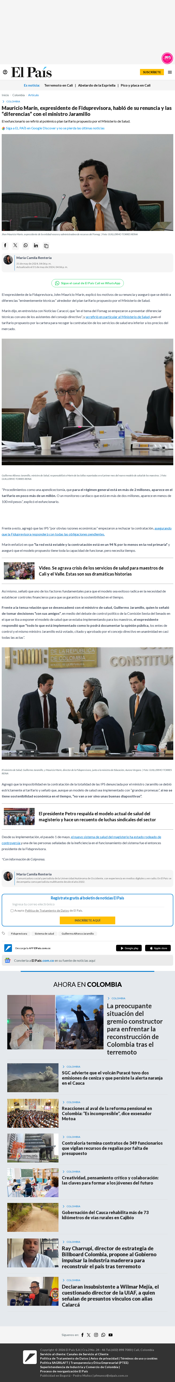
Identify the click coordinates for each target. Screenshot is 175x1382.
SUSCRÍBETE (152, 72)
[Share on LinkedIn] (35, 246)
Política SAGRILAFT (54, 1362)
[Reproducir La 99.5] (167, 58)
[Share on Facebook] (5, 246)
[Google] (129, 948)
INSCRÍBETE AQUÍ (87, 920)
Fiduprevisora (19, 933)
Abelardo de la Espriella (96, 85)
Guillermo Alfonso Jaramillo (78, 933)
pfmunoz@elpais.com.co (111, 1375)
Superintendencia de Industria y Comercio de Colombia (79, 1367)
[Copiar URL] (46, 246)
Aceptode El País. (48, 910)
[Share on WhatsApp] (25, 246)
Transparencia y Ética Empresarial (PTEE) (99, 1362)
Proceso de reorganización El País (64, 1371)
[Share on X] (15, 246)
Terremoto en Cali (58, 85)
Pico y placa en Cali (135, 85)
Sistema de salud (44, 933)
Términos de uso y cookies (139, 1358)
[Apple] (158, 948)
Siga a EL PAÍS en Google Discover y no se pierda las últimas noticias (55, 128)
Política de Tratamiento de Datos (47, 910)
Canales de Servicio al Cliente (87, 1354)
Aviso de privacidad (104, 1358)
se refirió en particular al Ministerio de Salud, (118, 317)
